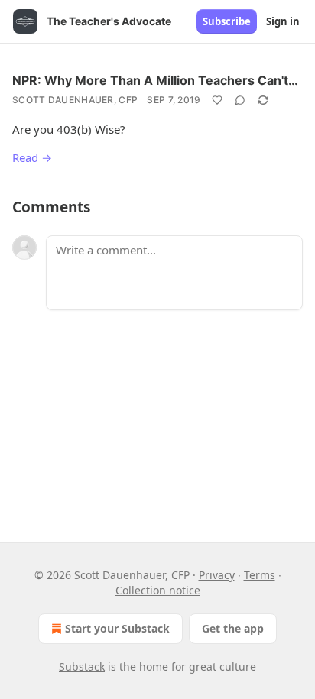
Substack (82, 666)
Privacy (217, 575)
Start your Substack (117, 628)
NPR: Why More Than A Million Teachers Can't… (155, 80)
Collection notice (157, 590)
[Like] (217, 100)
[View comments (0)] (240, 100)
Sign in (283, 21)
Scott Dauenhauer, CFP (75, 99)
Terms (259, 575)
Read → (32, 157)
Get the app (233, 628)
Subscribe (227, 21)
